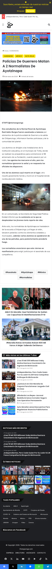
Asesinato (11, 272)
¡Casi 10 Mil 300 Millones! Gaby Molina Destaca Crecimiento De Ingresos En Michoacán (31, 363)
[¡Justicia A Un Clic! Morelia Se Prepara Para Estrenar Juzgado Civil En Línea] (8, 387)
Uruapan (15, 522)
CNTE (25, 510)
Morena (14, 518)
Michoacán (44, 514)
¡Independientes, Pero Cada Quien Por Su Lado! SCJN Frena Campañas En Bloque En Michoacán (33, 374)
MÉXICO (19, 56)
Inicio (6, 51)
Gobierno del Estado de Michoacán (25, 514)
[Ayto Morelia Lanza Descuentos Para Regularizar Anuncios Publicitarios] (8, 410)
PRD (30, 518)
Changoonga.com (26, 549)
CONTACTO (41, 553)
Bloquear (21, 11)
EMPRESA (10, 553)
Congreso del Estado (38, 510)
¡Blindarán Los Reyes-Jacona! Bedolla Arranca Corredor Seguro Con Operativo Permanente (32, 398)
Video (23, 522)
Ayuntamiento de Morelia (11, 510)
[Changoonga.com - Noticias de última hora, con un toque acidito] (9, 24)
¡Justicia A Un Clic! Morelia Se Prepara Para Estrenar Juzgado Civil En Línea (33, 386)
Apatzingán (25, 506)
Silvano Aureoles (40, 518)
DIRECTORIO (20, 553)
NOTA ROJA (29, 56)
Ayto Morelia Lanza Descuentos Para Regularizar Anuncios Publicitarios (33, 408)
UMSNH (6, 522)
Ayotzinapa (27, 272)
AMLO (15, 506)
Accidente (6, 506)
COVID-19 (6, 514)
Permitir (30, 11)
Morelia (5, 518)
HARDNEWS (14, 51)
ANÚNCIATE (30, 553)
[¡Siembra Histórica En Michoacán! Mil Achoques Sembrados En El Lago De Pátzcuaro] (26, 489)
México (42, 272)
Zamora (31, 522)
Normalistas (26, 277)
